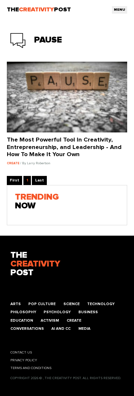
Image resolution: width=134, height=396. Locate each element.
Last (39, 180)
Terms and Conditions (30, 368)
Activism (50, 320)
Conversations (27, 328)
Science (71, 304)
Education (21, 320)
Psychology (57, 312)
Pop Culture (42, 304)
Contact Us (21, 352)
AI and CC (61, 328)
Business (88, 312)
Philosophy (23, 312)
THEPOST (35, 264)
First (14, 180)
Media (84, 328)
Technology (100, 304)
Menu (119, 9)
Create (74, 320)
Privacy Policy (23, 360)
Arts (15, 304)
